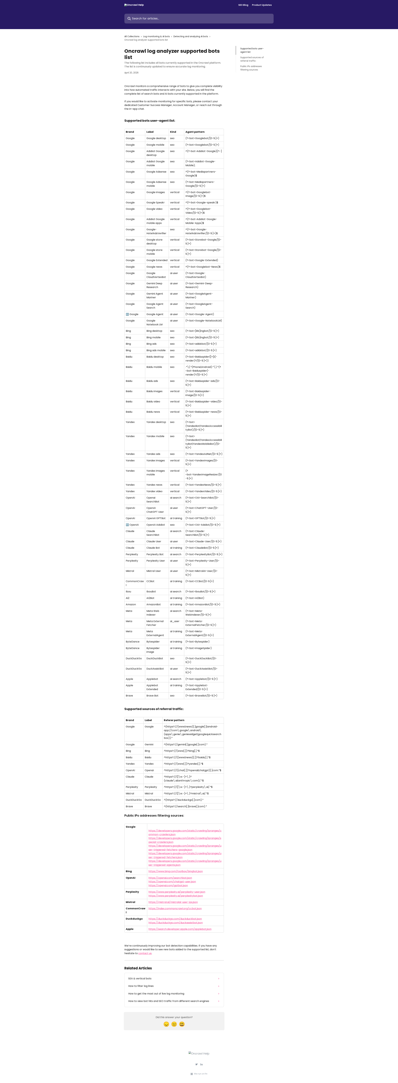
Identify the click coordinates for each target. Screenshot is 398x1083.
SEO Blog (243, 5)
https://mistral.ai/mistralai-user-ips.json (173, 902)
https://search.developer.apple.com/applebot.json (179, 929)
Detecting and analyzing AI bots (191, 36)
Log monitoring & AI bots (156, 36)
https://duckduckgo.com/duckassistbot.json (175, 922)
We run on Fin (200, 1073)
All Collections (131, 36)
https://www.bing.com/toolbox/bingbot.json (175, 871)
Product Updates (262, 5)
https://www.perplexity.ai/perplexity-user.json (176, 892)
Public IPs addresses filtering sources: (251, 68)
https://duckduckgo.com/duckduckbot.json (175, 919)
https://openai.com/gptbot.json (168, 885)
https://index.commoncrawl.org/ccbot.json (175, 908)
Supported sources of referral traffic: (252, 59)
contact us (145, 953)
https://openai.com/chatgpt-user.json (172, 881)
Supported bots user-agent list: (252, 50)
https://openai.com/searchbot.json (170, 878)
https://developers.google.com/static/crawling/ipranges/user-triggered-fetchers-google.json (184, 847)
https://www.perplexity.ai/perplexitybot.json (175, 896)
